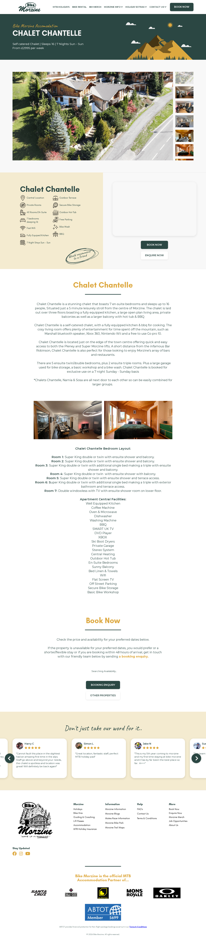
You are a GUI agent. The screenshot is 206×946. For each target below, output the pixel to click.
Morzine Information (115, 809)
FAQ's (140, 809)
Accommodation (81, 825)
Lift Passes (78, 821)
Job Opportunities (178, 821)
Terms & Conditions (147, 818)
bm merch (95, 7)
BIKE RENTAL (79, 7)
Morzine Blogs (112, 813)
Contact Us (143, 813)
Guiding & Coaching (84, 817)
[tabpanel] (93, 117)
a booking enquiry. (134, 656)
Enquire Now (175, 813)
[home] (31, 7)
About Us (173, 825)
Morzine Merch (176, 817)
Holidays (77, 809)
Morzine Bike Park (114, 822)
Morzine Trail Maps (114, 827)
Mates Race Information (117, 818)
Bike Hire (78, 813)
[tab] (184, 78)
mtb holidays (61, 7)
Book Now (174, 809)
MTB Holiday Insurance (85, 829)
